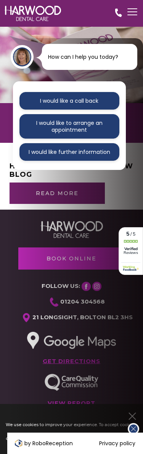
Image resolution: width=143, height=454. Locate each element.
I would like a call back (69, 101)
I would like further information (69, 152)
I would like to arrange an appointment (69, 126)
